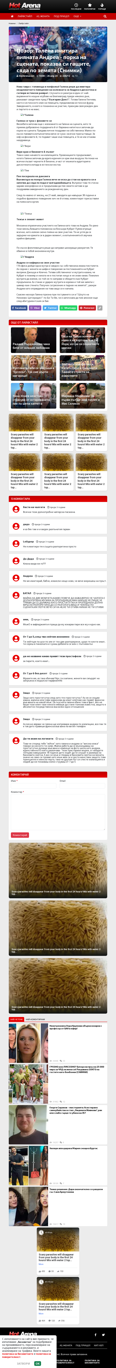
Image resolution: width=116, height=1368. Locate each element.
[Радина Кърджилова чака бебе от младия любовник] (33, 340)
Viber (37, 308)
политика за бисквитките (17, 1353)
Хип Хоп (99, 1345)
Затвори (23, 1363)
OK (38, 1363)
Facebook (20, 308)
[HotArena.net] (23, 1335)
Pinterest (89, 308)
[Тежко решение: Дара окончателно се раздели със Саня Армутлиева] (28, 1206)
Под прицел (83, 1345)
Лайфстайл (24, 23)
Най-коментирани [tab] (35, 1019)
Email (63, 781)
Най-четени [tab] (16, 1019)
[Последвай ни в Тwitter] (103, 1335)
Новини (12, 23)
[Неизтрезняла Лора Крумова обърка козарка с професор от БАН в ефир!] (28, 1043)
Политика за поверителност (65, 1361)
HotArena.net (26, 75)
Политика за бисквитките (92, 1361)
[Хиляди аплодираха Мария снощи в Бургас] (28, 1165)
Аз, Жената (66, 1345)
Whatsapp (70, 308)
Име (14, 781)
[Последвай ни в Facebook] (95, 1335)
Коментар (17, 792)
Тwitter (52, 308)
